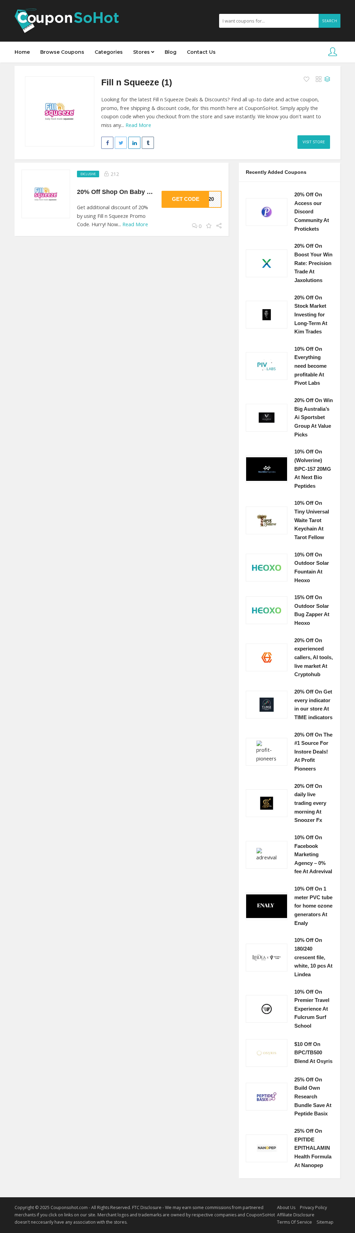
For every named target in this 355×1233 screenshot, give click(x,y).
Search (329, 20)
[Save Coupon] (208, 226)
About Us (286, 1207)
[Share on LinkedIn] (134, 143)
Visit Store (314, 141)
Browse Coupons (62, 52)
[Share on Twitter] (121, 143)
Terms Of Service (294, 1222)
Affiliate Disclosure (295, 1215)
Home (22, 52)
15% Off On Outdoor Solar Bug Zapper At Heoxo (311, 610)
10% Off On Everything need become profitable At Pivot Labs (310, 366)
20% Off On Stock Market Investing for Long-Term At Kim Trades (310, 315)
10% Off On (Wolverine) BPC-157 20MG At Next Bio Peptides (312, 469)
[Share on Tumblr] (148, 143)
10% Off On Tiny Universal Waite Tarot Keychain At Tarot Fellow (311, 520)
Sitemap (325, 1222)
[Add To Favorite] (307, 79)
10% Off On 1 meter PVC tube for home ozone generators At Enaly (313, 906)
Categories (109, 52)
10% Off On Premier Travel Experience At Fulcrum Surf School (311, 1009)
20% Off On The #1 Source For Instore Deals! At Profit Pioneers (313, 752)
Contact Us (201, 52)
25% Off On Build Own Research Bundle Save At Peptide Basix (312, 1097)
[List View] (327, 79)
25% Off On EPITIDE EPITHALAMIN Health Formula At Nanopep (312, 1148)
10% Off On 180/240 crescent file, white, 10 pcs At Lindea (313, 957)
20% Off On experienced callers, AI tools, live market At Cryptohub (313, 658)
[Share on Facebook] (107, 143)
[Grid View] (318, 79)
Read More (138, 125)
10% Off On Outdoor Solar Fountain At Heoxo (311, 567)
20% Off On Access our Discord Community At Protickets (311, 212)
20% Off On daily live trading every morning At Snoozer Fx (310, 803)
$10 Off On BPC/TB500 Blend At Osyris (313, 1052)
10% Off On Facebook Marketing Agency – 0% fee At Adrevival (313, 855)
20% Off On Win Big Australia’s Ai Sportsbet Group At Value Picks (313, 417)
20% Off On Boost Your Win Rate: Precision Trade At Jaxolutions (313, 263)
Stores (142, 52)
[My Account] (332, 52)
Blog (170, 52)
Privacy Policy (313, 1207)
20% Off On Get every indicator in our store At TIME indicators (313, 704)
